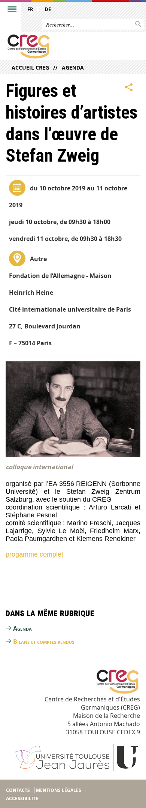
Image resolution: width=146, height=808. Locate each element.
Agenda (73, 67)
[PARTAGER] (129, 87)
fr (30, 9)
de (48, 9)
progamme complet (34, 554)
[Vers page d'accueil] (58, 46)
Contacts (18, 790)
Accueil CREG (30, 67)
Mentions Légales (58, 790)
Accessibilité (22, 798)
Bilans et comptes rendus (43, 641)
